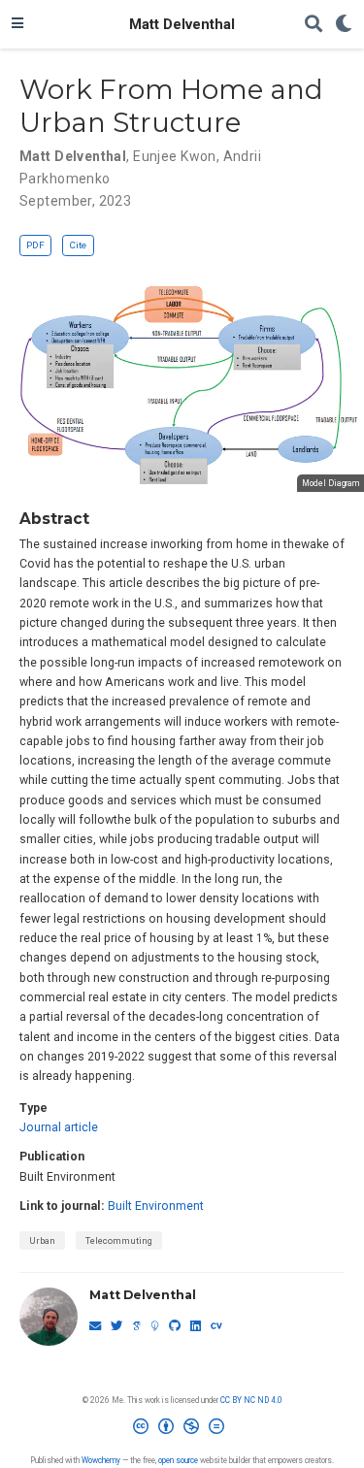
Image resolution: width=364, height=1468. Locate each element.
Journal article (58, 1127)
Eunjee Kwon (174, 156)
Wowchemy (101, 1460)
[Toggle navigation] (17, 24)
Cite (77, 245)
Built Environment (156, 1206)
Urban (42, 1240)
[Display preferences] (343, 25)
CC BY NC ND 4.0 (251, 1400)
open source (178, 1460)
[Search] (313, 25)
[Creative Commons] (182, 1431)
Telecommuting (118, 1240)
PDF (35, 245)
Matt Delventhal (182, 24)
